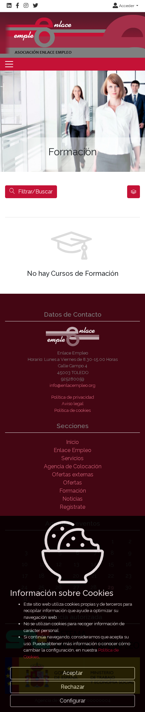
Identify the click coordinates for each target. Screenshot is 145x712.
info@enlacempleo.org (72, 385)
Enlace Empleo (72, 450)
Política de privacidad (72, 397)
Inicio (72, 442)
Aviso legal (73, 403)
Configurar (72, 700)
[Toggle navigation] (9, 64)
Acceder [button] (126, 5)
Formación (72, 490)
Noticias (72, 499)
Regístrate (72, 507)
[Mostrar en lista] (133, 191)
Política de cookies (72, 410)
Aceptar (73, 673)
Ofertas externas (72, 474)
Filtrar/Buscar (35, 191)
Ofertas (72, 482)
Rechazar (72, 687)
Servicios (72, 458)
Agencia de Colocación (73, 466)
